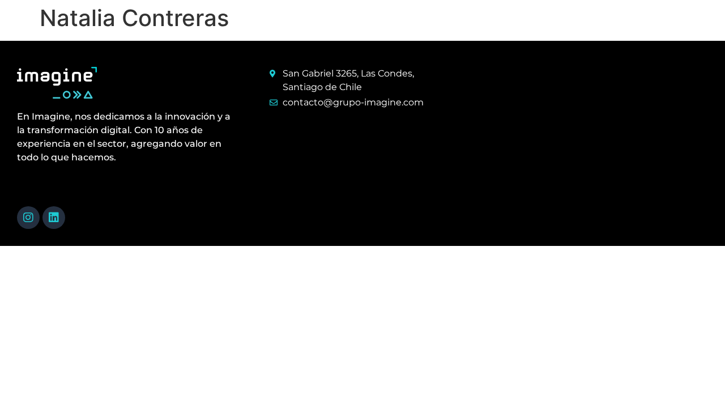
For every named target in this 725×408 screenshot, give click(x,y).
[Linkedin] (53, 217)
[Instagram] (28, 217)
